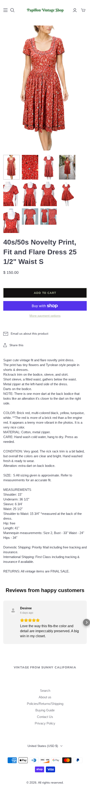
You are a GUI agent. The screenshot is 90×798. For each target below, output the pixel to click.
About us (45, 697)
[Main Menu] (5, 10)
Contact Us (45, 717)
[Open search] (12, 10)
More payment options (45, 315)
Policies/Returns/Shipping (45, 704)
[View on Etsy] (13, 610)
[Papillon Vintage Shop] (45, 9)
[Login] (75, 10)
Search (45, 690)
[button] (3, 622)
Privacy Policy (45, 723)
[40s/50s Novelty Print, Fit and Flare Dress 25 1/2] (11, 167)
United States (43, 746)
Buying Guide (45, 710)
